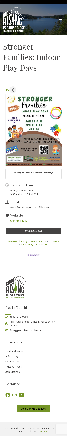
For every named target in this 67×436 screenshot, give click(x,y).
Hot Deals (54, 241)
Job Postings (27, 244)
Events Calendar (38, 241)
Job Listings (12, 371)
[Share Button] (12, 89)
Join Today (11, 356)
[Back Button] (7, 90)
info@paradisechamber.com (27, 330)
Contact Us (42, 244)
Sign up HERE (18, 220)
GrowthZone (43, 431)
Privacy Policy (13, 366)
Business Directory (17, 241)
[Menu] (61, 19)
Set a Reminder (33, 230)
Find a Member (14, 351)
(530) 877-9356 (19, 316)
